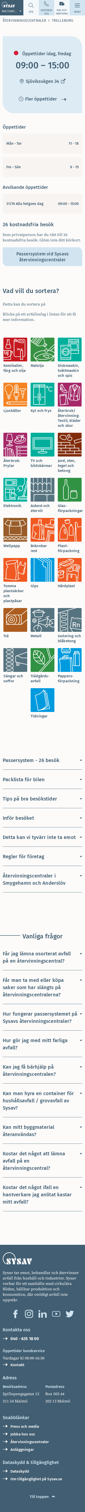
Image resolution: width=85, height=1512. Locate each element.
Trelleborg (62, 20)
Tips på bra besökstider (30, 799)
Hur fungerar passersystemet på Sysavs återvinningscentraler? (40, 1017)
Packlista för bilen (24, 779)
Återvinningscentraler (24, 20)
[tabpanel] (42, 301)
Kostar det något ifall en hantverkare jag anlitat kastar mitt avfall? (37, 1194)
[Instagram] (29, 1314)
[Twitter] (70, 1314)
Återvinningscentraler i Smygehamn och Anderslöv (34, 879)
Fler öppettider (41, 99)
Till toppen (39, 1496)
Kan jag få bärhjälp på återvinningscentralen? (29, 1070)
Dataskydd (19, 1471)
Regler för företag (23, 856)
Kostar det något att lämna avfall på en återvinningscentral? (34, 1161)
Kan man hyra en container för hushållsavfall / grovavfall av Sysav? (38, 1100)
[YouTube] (56, 1314)
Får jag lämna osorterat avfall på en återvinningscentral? (37, 957)
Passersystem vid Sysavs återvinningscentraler (42, 256)
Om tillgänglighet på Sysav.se (36, 1479)
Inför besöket (18, 818)
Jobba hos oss (22, 1434)
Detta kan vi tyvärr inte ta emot (39, 837)
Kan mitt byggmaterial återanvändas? (28, 1130)
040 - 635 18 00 (24, 1338)
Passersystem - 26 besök (31, 760)
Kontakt (17, 1365)
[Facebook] (15, 1314)
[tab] (15, 357)
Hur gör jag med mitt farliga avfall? (35, 1044)
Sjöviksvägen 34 (42, 81)
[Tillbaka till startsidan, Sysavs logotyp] (42, 1258)
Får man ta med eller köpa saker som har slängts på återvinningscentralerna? (33, 987)
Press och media (24, 1426)
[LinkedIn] (43, 1314)
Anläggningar (22, 1449)
